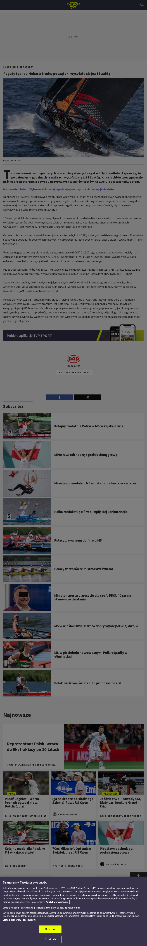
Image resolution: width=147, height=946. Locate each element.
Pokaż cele (50, 939)
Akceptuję (50, 929)
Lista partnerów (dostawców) (19, 919)
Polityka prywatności (57, 902)
